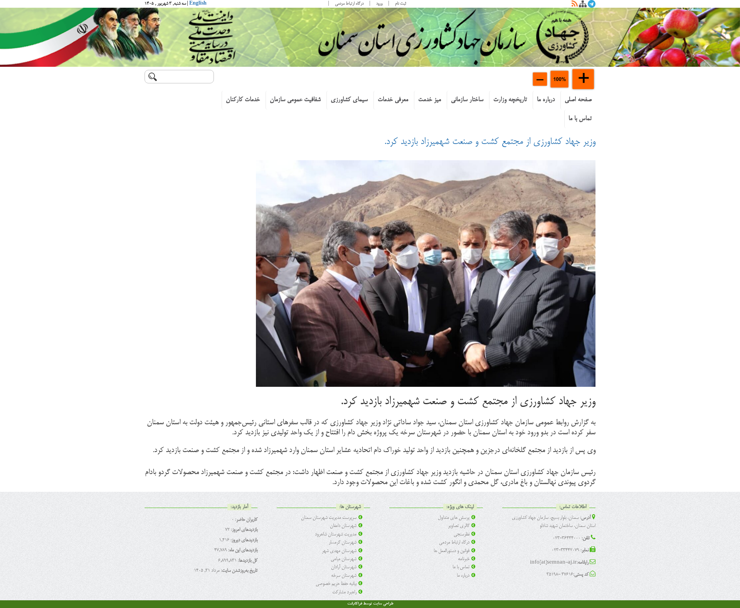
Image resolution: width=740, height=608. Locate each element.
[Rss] (575, 5)
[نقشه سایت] (583, 5)
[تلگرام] (591, 5)
